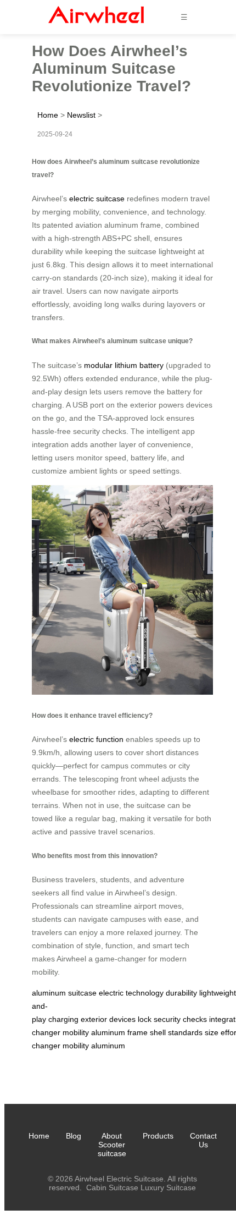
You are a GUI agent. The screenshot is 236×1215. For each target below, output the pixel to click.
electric (111, 992)
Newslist (81, 115)
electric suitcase (97, 198)
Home (47, 115)
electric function (96, 739)
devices (122, 1019)
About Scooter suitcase (112, 1144)
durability (181, 992)
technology (145, 992)
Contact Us (203, 1140)
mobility (76, 1032)
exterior (94, 1019)
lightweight (217, 992)
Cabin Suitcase (112, 1187)
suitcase (82, 992)
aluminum (49, 992)
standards (185, 1032)
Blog (73, 1135)
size (211, 1032)
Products (158, 1135)
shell (158, 1032)
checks (195, 1019)
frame (137, 1032)
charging (63, 1019)
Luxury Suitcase (168, 1187)
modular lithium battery (124, 365)
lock (144, 1019)
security (167, 1019)
